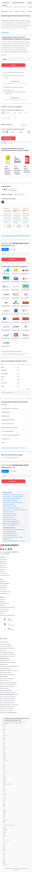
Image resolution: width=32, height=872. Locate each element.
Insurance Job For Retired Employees (8, 712)
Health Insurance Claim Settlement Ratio (12, 502)
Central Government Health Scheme (11, 541)
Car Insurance (3, 559)
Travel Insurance (4, 573)
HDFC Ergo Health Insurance (9, 531)
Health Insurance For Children (9, 519)
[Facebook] (1, 549)
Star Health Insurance (8, 529)
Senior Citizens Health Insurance (7, 674)
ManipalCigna (4, 11)
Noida (2, 367)
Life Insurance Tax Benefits (6, 690)
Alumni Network (3, 611)
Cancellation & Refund (5, 591)
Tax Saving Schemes (5, 575)
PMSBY (20, 537)
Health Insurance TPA (8, 509)
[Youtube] (3, 549)
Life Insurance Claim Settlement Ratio (8, 682)
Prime (3, 442)
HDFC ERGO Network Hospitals (27, 169)
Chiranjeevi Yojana (7, 539)
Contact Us (2, 599)
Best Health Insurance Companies (8, 662)
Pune (2, 380)
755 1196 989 (6, 554)
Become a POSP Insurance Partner (7, 696)
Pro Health (4, 404)
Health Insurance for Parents (9, 515)
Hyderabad (4, 383)
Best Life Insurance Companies (7, 686)
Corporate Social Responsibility (7, 615)
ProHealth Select (6, 412)
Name (4, 254)
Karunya (23, 541)
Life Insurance (3, 565)
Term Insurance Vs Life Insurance (7, 684)
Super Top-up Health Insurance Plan (11, 508)
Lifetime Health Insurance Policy (10, 427)
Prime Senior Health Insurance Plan (11, 435)
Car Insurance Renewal (5, 644)
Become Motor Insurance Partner (7, 698)
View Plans (12, 259)
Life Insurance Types (4, 680)
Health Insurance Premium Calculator (11, 498)
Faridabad (3, 370)
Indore (3, 376)
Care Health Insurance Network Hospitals (8, 170)
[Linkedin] (8, 549)
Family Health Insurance (8, 511)
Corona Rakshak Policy (7, 431)
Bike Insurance (3, 561)
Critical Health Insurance (5, 668)
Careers (2, 613)
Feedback (2, 601)
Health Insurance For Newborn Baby (11, 521)
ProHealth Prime (6, 439)
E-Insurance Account (5, 593)
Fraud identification (4, 603)
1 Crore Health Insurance (17, 496)
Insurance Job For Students (6, 710)
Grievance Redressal (4, 583)
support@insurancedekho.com (12, 552)
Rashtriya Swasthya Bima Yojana (10, 537)
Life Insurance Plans (4, 688)
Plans (11, 11)
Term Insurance (3, 567)
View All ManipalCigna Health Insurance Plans (13, 448)
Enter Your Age (5, 118)
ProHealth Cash (6, 416)
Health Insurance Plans (17, 494)
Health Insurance (7, 494)
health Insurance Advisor (8, 504)
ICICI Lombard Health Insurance (10, 535)
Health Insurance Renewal (20, 509)
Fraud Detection (3, 585)
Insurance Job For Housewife (6, 708)
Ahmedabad (4, 373)
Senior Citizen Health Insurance (10, 513)
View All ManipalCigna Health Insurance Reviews (16, 236)
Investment (2, 569)
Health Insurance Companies (9, 506)
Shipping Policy (3, 587)
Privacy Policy (3, 581)
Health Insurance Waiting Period (10, 525)
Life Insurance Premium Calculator (8, 692)
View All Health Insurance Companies (11, 351)
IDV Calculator (3, 650)
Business (2, 571)
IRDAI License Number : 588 (13, 720)
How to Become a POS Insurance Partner (9, 704)
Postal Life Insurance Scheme (6, 678)
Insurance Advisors (18, 3)
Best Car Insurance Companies (7, 656)
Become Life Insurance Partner (7, 702)
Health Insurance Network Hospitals (11, 523)
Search (13, 65)
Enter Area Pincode (24, 125)
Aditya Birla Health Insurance (9, 533)
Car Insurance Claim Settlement (7, 654)
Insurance (6, 3)
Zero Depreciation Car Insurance (7, 648)
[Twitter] (11, 549)
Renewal (23, 11)
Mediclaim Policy (6, 496)
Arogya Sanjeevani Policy (8, 420)
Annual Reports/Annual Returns (7, 607)
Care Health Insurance (19, 529)
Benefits (17, 11)
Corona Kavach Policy (7, 423)
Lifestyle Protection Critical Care (10, 408)
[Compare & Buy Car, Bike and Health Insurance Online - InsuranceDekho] (9, 545)
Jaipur (2, 386)
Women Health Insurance (9, 517)
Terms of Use (3, 589)
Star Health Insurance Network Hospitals (17, 170)
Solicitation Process (4, 609)
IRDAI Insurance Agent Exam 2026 (7, 706)
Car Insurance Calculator (6, 646)
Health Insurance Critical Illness (10, 500)
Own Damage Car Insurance (6, 652)
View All (28, 389)
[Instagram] (6, 549)
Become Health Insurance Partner (7, 700)
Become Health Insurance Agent (10, 457)
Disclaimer (2, 605)
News (4, 5)
